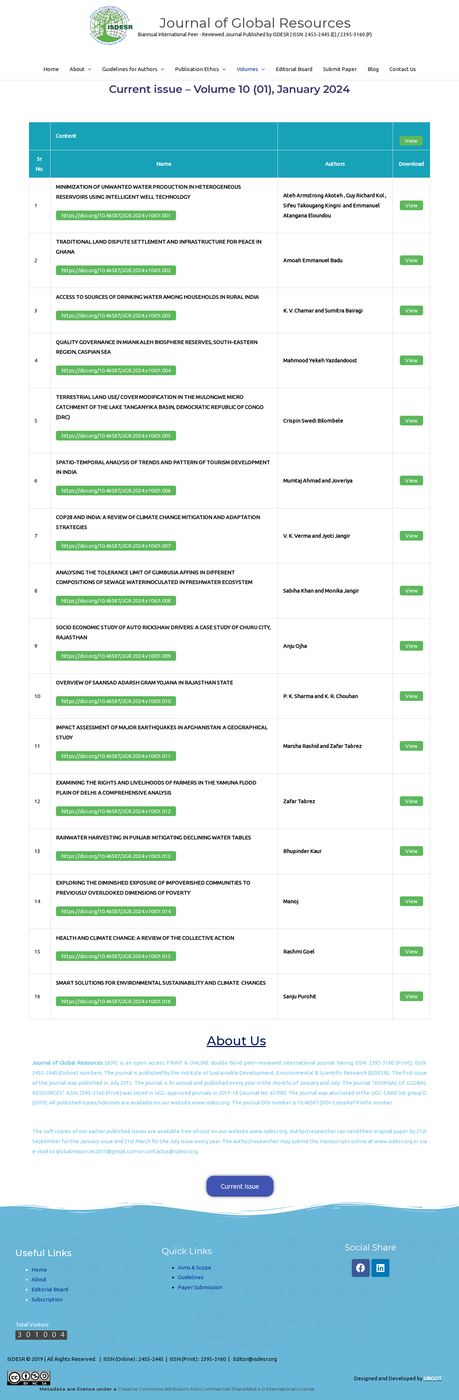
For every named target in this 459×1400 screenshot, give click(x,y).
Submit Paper (340, 69)
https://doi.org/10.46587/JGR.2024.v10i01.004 (116, 370)
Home (51, 69)
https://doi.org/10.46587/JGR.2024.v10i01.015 (116, 956)
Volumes (247, 69)
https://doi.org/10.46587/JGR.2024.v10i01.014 (116, 911)
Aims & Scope (194, 1267)
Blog (373, 69)
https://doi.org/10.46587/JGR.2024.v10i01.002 (116, 270)
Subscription (47, 1299)
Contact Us (402, 69)
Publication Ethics (197, 69)
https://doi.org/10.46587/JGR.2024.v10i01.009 (116, 656)
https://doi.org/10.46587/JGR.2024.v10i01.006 (116, 490)
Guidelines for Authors (129, 69)
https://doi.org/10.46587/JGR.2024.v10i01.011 (116, 756)
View (411, 141)
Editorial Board (294, 69)
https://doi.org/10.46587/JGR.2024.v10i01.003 (116, 315)
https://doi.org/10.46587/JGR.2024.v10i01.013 (116, 856)
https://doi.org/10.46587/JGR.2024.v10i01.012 (116, 811)
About (77, 69)
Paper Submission (200, 1287)
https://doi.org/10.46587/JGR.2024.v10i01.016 (116, 1001)
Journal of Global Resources (255, 22)
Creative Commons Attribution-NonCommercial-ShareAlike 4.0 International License (176, 1389)
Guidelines (191, 1277)
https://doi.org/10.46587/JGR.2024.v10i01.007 (116, 546)
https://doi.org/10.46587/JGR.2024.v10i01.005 (116, 436)
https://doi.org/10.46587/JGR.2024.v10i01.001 (116, 215)
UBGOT (432, 1378)
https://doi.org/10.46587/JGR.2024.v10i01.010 (116, 701)
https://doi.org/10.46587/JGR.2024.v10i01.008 (116, 601)
